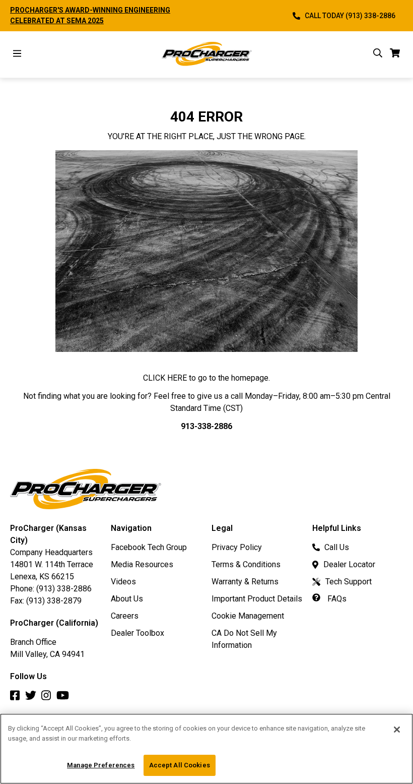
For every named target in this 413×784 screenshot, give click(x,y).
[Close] (397, 729)
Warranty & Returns (245, 581)
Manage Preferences (100, 765)
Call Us (336, 547)
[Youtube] (65, 698)
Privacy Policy (237, 547)
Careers (125, 616)
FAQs (336, 599)
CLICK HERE (165, 378)
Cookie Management (248, 616)
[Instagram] (48, 698)
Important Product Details (257, 599)
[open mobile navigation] (17, 54)
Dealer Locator (349, 564)
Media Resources (142, 564)
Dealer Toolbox (137, 633)
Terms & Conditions (246, 564)
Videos (123, 581)
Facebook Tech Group (149, 547)
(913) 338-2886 (64, 588)
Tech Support (348, 581)
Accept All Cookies (179, 765)
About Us (127, 599)
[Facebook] (17, 698)
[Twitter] (33, 698)
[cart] (395, 54)
